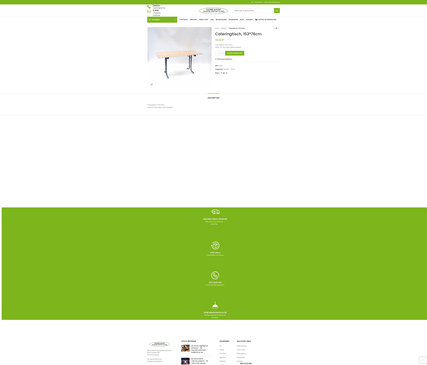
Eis (221, 346)
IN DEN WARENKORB (234, 53)
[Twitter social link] (224, 73)
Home (217, 28)
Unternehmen (241, 346)
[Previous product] (274, 28)
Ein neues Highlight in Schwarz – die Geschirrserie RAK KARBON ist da (199, 349)
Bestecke (223, 357)
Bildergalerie (241, 353)
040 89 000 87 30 (159, 8)
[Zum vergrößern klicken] (151, 84)
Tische (232, 69)
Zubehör (223, 361)
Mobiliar (224, 28)
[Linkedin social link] (226, 73)
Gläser (222, 350)
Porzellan (223, 353)
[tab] (213, 96)
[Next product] (279, 28)
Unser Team (241, 350)
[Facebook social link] (221, 73)
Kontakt (239, 361)
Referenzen (241, 357)
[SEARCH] (277, 10)
